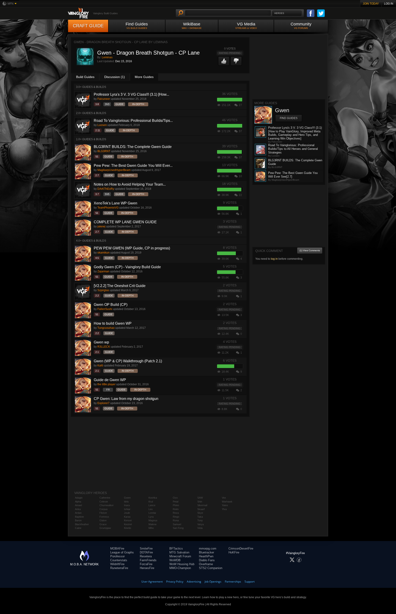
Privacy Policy (174, 581)
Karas (127, 516)
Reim (176, 509)
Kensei (128, 520)
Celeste (103, 501)
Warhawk (227, 501)
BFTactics (176, 548)
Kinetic (127, 528)
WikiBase (192, 25)
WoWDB (175, 560)
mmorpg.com (207, 548)
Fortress (104, 516)
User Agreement (152, 581)
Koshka (152, 497)
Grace (103, 524)
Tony (200, 520)
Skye (200, 512)
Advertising (194, 581)
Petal (175, 501)
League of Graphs (122, 552)
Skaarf (201, 509)
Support (250, 581)
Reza (176, 512)
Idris (126, 501)
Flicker (103, 512)
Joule (127, 512)
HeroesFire (147, 568)
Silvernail (202, 505)
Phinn (176, 505)
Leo (150, 509)
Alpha (78, 501)
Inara (127, 505)
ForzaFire (146, 564)
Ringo (176, 516)
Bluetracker (206, 552)
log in (274, 258)
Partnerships (233, 581)
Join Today (371, 3)
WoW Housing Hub (181, 564)
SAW (200, 497)
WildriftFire (117, 564)
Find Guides (137, 25)
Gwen (127, 497)
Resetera (146, 556)
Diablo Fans (207, 560)
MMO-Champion (180, 568)
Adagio (78, 497)
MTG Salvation (179, 552)
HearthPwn (206, 556)
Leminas (107, 57)
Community (301, 25)
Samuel (177, 524)
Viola (200, 528)
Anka (78, 509)
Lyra (151, 516)
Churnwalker (106, 505)
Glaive (103, 520)
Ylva (224, 509)
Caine (78, 528)
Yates (225, 505)
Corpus (103, 509)
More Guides (144, 77)
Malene (152, 524)
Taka (200, 516)
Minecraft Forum (180, 556)
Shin (199, 501)
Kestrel (128, 524)
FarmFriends (148, 560)
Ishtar (127, 509)
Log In (388, 3)
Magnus (152, 520)
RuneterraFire (119, 568)
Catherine (104, 497)
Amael (78, 505)
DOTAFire (146, 552)
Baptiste (79, 516)
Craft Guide (88, 25)
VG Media (246, 25)
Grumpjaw (105, 528)
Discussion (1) (114, 77)
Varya (200, 524)
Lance (151, 505)
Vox (224, 497)
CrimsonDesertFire (240, 548)
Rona (176, 520)
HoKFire (233, 552)
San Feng (178, 528)
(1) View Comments (310, 250)
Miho (151, 528)
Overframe (206, 564)
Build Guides (85, 77)
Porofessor (117, 556)
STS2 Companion (210, 568)
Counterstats (118, 560)
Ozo (175, 497)
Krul (150, 501)
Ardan (78, 512)
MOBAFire (117, 548)
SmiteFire (146, 548)
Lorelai (152, 512)
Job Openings (213, 581)
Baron (78, 520)
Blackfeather (82, 524)
